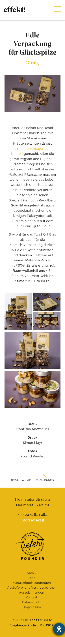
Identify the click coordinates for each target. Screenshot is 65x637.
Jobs (31, 578)
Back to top (21, 479)
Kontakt (31, 597)
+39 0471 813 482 (32, 514)
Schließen (45, 479)
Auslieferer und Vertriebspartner (31, 587)
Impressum (32, 607)
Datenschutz (31, 602)
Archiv (31, 573)
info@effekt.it (32, 520)
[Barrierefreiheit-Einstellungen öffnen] (59, 629)
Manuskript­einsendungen (31, 582)
